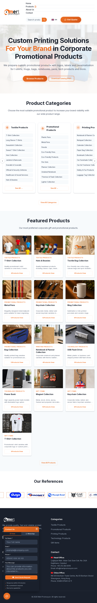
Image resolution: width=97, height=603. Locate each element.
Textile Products (58, 525)
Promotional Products (61, 529)
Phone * (7, 554)
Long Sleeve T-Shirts (14, 140)
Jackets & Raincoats (14, 160)
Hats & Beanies (12, 180)
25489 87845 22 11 (64, 581)
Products (30, 6)
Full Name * (9, 538)
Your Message (10, 563)
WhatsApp (31, 534)
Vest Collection (12, 155)
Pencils (44, 147)
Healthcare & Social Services (17, 175)
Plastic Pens (46, 137)
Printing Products (58, 534)
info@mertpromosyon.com (66, 568)
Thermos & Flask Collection (52, 177)
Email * (7, 546)
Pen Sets (45, 162)
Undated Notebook (49, 172)
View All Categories (49, 202)
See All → (19, 188)
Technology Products (60, 538)
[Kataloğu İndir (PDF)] (35, 6)
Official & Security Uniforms (16, 170)
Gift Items (55, 542)
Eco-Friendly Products (50, 157)
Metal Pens (46, 142)
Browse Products (35, 78)
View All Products (48, 463)
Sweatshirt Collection (14, 145)
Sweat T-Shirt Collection (15, 150)
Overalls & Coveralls (13, 165)
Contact (29, 13)
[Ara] (44, 20)
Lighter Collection (48, 182)
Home (28, 3)
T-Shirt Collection (12, 135)
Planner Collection (48, 167)
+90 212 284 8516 (64, 566)
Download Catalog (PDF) (61, 78)
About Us (30, 9)
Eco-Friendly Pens (48, 152)
